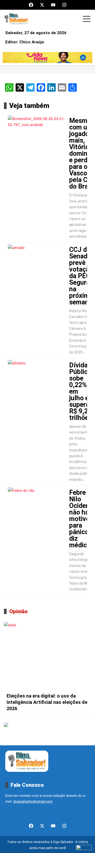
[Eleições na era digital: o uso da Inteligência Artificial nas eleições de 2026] (47, 656)
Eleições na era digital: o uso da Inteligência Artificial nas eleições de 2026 (47, 702)
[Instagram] (64, 5)
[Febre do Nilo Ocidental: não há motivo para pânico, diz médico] (37, 507)
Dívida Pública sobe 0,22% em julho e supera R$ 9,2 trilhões (80, 391)
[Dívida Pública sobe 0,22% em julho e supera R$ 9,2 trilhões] (37, 379)
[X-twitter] (42, 5)
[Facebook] (31, 5)
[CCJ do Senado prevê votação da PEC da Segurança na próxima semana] (37, 264)
